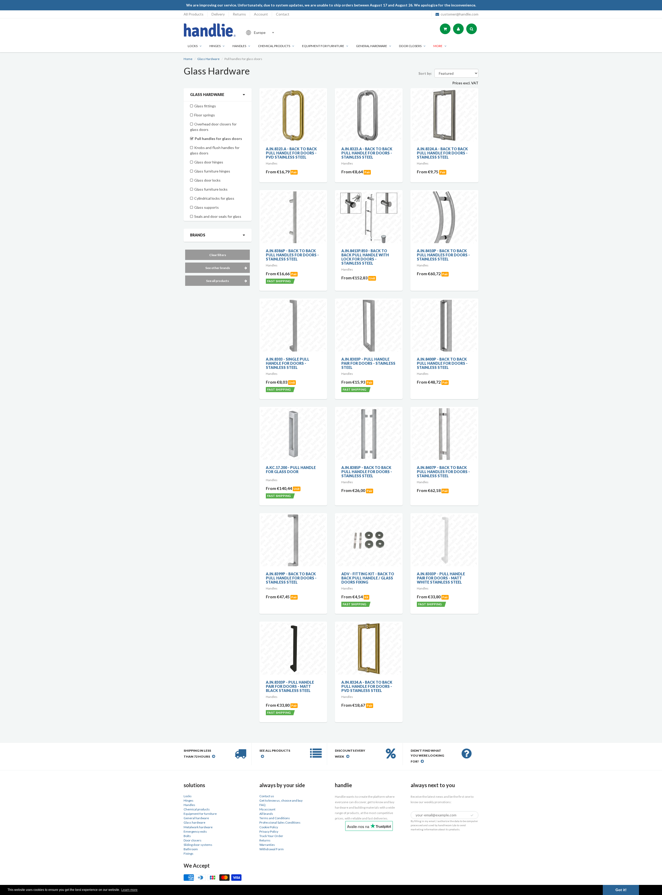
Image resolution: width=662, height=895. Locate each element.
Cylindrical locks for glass (214, 198)
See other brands (217, 268)
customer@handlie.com (459, 14)
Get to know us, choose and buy (281, 800)
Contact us (266, 796)
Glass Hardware (208, 59)
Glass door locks (207, 180)
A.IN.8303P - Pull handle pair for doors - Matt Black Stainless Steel (290, 686)
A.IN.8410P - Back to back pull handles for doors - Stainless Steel (443, 255)
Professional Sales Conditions (279, 822)
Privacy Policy (268, 831)
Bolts (187, 836)
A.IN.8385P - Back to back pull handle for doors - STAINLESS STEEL (366, 471)
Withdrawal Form (271, 849)
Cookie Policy (268, 827)
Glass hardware (194, 822)
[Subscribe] (472, 815)
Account (261, 14)
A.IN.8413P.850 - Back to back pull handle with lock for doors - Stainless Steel (365, 257)
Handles (239, 46)
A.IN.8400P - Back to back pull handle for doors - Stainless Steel (442, 363)
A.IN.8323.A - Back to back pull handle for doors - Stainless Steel (366, 153)
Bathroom (191, 849)
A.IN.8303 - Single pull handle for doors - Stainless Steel (287, 363)
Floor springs (204, 115)
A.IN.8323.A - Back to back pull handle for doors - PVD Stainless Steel (291, 153)
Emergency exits (195, 831)
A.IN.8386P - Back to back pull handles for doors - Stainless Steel (292, 255)
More (437, 46)
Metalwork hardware (198, 827)
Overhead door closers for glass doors (213, 127)
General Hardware (371, 46)
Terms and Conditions (274, 818)
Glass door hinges (208, 162)
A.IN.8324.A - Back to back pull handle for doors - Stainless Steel (442, 153)
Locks (193, 46)
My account (267, 809)
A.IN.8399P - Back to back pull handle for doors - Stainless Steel (291, 578)
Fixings (188, 853)
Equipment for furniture (323, 46)
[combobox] (278, 32)
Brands (197, 235)
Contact (282, 14)
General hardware (196, 818)
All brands (266, 814)
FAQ (262, 805)
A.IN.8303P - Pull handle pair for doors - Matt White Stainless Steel (441, 578)
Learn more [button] (129, 890)
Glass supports (206, 207)
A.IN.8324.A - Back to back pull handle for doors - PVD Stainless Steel (366, 686)
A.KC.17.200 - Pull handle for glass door (291, 469)
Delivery (218, 14)
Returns (239, 14)
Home (188, 59)
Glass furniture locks (211, 189)
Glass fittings (205, 106)
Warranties (267, 845)
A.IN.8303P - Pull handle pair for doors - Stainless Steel (368, 363)
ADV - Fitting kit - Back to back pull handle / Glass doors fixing (367, 578)
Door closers (410, 46)
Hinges (215, 46)
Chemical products (274, 46)
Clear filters (217, 255)
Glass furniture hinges (212, 171)
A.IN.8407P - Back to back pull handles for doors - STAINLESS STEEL (443, 471)
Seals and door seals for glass (217, 216)
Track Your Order (271, 836)
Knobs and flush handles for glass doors (214, 150)
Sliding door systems (198, 845)
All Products (194, 14)
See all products (217, 281)
